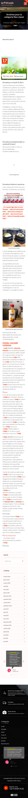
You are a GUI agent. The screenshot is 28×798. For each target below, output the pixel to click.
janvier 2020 (6, 592)
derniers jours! (8, 39)
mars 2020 (6, 589)
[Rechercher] (22, 561)
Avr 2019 (4, 61)
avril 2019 (5, 615)
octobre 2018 (6, 628)
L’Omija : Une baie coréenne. (10, 344)
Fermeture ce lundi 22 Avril (13, 82)
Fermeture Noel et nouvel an (13, 184)
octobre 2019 (6, 602)
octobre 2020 (6, 583)
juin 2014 (5, 638)
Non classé (19, 76)
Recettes (3, 740)
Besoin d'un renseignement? (15, 690)
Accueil (13, 21)
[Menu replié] (25, 3)
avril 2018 (5, 635)
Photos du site (12, 711)
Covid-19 (3, 735)
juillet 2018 (6, 631)
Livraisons (10, 702)
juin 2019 (5, 612)
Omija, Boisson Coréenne (12, 300)
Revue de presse (5, 743)
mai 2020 (5, 586)
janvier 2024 (6, 579)
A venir (3, 726)
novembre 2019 (7, 599)
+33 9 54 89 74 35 (16, 789)
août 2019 (5, 609)
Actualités (3, 729)
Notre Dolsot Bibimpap (11, 228)
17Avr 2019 (9, 76)
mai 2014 (5, 641)
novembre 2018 (7, 625)
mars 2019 (6, 618)
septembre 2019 (7, 605)
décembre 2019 (7, 596)
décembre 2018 (7, 622)
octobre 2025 (6, 576)
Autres (2, 732)
